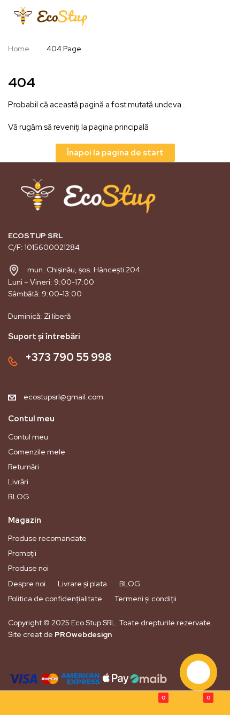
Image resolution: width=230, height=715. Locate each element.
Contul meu (28, 437)
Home (18, 48)
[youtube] (51, 659)
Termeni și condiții (145, 598)
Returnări (23, 467)
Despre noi (26, 583)
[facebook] (15, 659)
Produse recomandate (47, 538)
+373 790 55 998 (68, 357)
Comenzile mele (36, 452)
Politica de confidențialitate (55, 598)
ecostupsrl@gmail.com (63, 397)
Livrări (18, 481)
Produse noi (28, 568)
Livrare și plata (82, 583)
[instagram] (33, 659)
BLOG (18, 496)
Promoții (22, 553)
